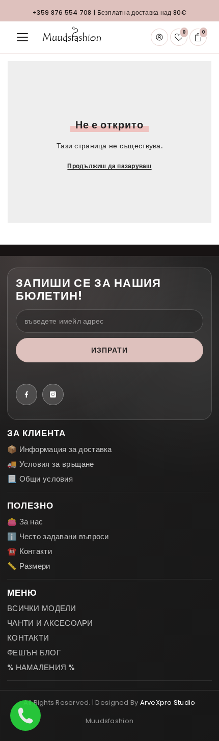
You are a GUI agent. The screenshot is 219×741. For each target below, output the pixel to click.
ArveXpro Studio (168, 702)
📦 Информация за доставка (59, 449)
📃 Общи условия (40, 478)
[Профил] (159, 37)
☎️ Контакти (29, 551)
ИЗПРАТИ (109, 350)
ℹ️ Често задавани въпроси (58, 536)
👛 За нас (25, 521)
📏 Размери (28, 566)
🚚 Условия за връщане (50, 464)
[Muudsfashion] (72, 37)
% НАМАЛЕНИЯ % (41, 667)
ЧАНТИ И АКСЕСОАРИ (50, 623)
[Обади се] (25, 715)
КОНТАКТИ (28, 637)
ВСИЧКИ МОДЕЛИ (41, 608)
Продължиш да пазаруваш (109, 166)
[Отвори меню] (22, 37)
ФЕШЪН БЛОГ (34, 652)
